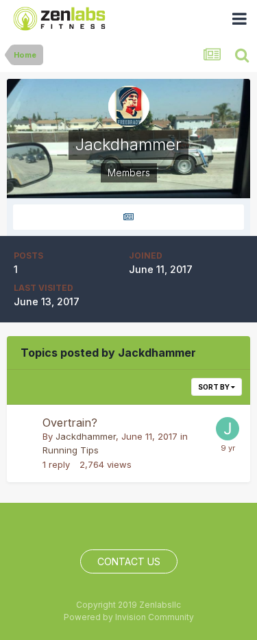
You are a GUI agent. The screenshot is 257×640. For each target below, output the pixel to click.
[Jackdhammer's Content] (128, 217)
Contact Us (128, 561)
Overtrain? (69, 422)
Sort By (214, 387)
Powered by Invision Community (129, 617)
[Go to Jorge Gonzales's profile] (227, 428)
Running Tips (70, 450)
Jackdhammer (86, 436)
